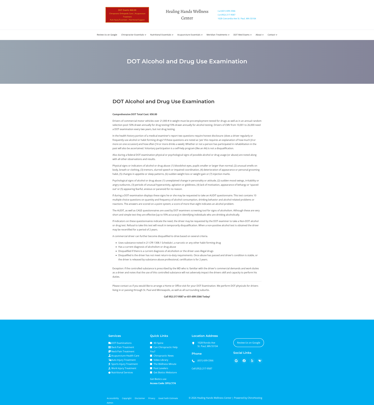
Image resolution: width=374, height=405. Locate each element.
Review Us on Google (107, 34)
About (259, 34)
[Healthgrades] (260, 361)
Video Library (161, 360)
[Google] (236, 361)
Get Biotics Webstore (165, 372)
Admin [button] (110, 402)
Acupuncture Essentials (188, 34)
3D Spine (158, 343)
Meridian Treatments (217, 34)
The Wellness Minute (165, 364)
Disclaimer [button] (140, 398)
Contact (271, 34)
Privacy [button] (151, 398)
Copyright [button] (126, 398)
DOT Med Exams (241, 34)
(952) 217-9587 (204, 368)
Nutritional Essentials (160, 34)
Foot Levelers (161, 368)
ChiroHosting (255, 397)
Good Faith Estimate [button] (168, 398)
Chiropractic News (164, 355)
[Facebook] (244, 361)
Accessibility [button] (113, 398)
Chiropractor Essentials (132, 34)
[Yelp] (252, 361)
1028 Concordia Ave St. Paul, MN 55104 (237, 18)
